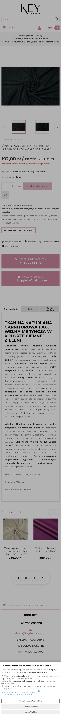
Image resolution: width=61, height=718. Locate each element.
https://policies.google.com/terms (18, 694)
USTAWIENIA (31, 712)
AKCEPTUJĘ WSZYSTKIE (30, 701)
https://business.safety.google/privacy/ (19, 692)
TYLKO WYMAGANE (30, 706)
